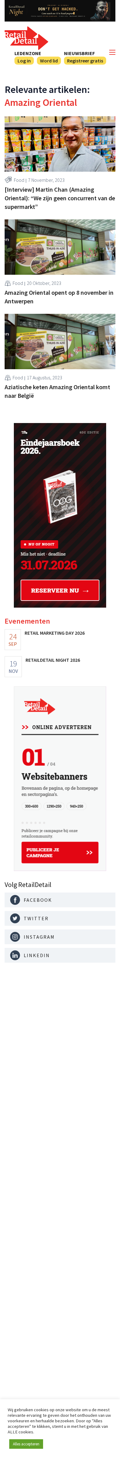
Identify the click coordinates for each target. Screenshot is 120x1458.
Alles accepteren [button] (26, 1444)
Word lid (49, 61)
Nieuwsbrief (79, 53)
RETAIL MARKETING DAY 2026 (55, 633)
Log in (24, 61)
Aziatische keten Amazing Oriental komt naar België (57, 391)
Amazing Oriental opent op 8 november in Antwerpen (59, 297)
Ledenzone (27, 53)
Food (19, 180)
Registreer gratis (85, 61)
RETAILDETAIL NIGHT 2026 (53, 660)
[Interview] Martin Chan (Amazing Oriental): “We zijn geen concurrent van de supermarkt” (60, 198)
